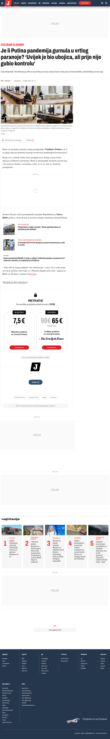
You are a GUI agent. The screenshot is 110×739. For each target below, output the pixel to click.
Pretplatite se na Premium (95, 719)
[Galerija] (37, 105)
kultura (84, 654)
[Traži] (106, 3)
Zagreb (4, 666)
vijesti (4, 654)
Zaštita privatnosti (27, 693)
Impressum (25, 688)
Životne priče (45, 671)
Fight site (24, 668)
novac (64, 654)
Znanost (43, 661)
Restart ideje (64, 661)
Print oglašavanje (26, 700)
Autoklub (4, 698)
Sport (23, 3)
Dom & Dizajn (6, 700)
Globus (4, 695)
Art (81, 658)
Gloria (3, 705)
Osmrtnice (71, 3)
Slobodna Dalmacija (7, 691)
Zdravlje (43, 663)
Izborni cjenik (25, 695)
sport (24, 654)
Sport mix (24, 671)
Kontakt (24, 703)
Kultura (46, 3)
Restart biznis (65, 658)
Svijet (3, 661)
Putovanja (44, 668)
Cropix (4, 720)
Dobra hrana (5, 703)
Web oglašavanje (26, 698)
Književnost (84, 663)
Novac (54, 3)
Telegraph (32, 273)
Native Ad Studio (6, 722)
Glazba (83, 666)
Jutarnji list (5, 688)
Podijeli (28, 140)
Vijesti (16, 3)
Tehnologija (44, 658)
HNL (23, 658)
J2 (39, 3)
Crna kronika (5, 663)
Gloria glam (5, 708)
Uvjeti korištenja (26, 691)
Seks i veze (44, 666)
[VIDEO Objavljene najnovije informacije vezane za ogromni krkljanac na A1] (12, 530)
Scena (62, 3)
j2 (42, 654)
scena (103, 654)
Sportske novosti (6, 693)
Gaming (43, 673)
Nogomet (24, 661)
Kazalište (83, 668)
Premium (32, 3)
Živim (3, 712)
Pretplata (84, 3)
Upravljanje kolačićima (28, 705)
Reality (102, 668)
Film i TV (83, 661)
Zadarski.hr (5, 715)
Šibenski (4, 717)
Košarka (24, 663)
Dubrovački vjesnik (7, 710)
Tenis (23, 666)
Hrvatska (4, 658)
